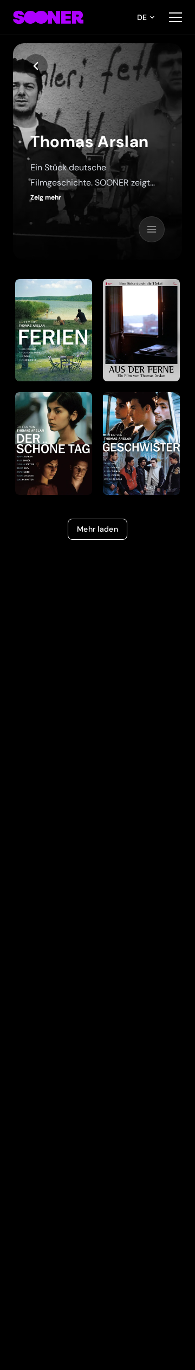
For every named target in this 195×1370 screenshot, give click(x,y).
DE (142, 17)
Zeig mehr (45, 197)
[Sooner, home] (48, 17)
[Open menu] (175, 17)
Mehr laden (97, 529)
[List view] (152, 229)
